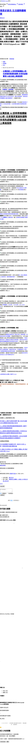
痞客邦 (11, 473)
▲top (1, 483)
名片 (4, 65)
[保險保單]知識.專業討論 (9, 446)
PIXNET (6, 723)
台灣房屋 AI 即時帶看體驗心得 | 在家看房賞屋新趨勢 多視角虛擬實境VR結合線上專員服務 (15, 73)
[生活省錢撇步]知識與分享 (8, 444)
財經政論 (11, 58)
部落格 (4, 63)
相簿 (4, 61)
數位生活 (11, 477)
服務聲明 (15, 724)
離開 (8, 741)
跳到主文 (2, 17)
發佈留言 (2, 495)
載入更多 (2, 486)
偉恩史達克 (3, 465)
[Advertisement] (13, 50)
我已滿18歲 (3, 741)
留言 (14, 473)
